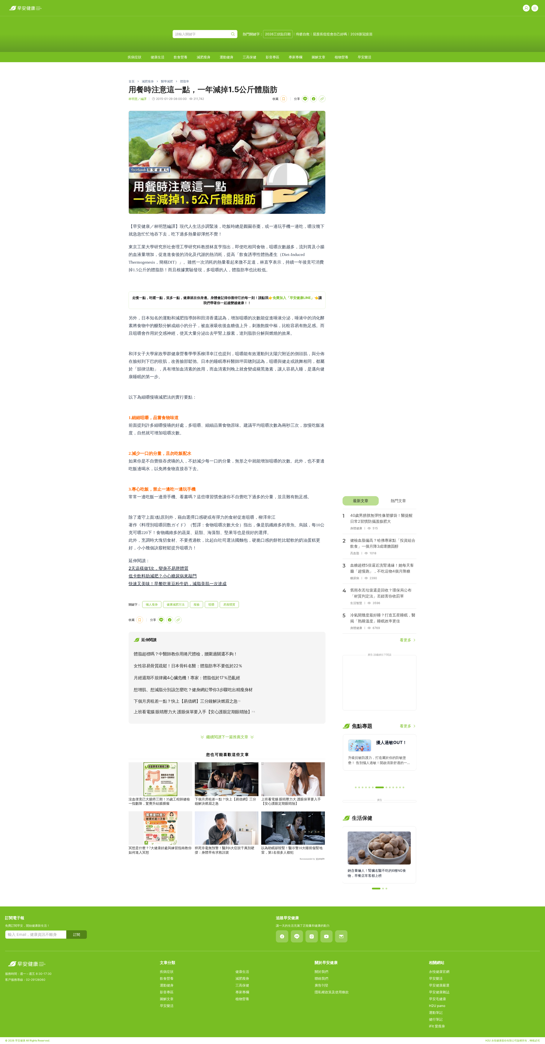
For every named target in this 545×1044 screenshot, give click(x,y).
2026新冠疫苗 (361, 34)
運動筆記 (436, 1012)
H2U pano (437, 1006)
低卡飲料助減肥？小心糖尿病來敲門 (163, 576)
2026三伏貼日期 (278, 34)
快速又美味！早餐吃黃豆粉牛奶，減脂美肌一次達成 (178, 583)
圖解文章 (318, 57)
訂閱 (76, 934)
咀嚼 (211, 604)
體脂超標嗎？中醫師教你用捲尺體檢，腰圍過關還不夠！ (186, 653)
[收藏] (283, 98)
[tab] (361, 500)
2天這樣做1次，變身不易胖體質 (158, 568)
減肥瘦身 (203, 57)
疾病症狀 (134, 57)
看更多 (405, 640)
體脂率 (184, 81)
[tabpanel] (379, 576)
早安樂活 (364, 57)
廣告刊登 (321, 985)
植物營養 (341, 57)
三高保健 (249, 57)
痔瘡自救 (303, 34)
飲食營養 (180, 57)
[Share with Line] (305, 98)
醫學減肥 (167, 81)
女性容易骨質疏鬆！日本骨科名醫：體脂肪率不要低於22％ (188, 665)
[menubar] (249, 57)
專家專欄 (295, 57)
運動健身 (226, 57)
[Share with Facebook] (313, 98)
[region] (227, 300)
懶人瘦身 (152, 604)
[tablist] (379, 500)
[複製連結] (322, 98)
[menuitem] (134, 57)
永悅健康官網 (439, 971)
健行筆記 (436, 1019)
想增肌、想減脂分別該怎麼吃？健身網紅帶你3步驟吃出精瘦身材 (193, 689)
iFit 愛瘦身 (437, 1026)
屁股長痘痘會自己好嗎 (330, 34)
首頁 (132, 81)
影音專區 (272, 57)
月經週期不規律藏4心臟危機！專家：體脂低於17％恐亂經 (187, 677)
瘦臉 (196, 604)
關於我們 (321, 971)
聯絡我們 (321, 978)
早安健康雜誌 (439, 992)
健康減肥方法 (176, 604)
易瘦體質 (229, 604)
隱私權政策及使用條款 (332, 992)
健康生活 (157, 57)
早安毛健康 (437, 999)
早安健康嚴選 (439, 985)
